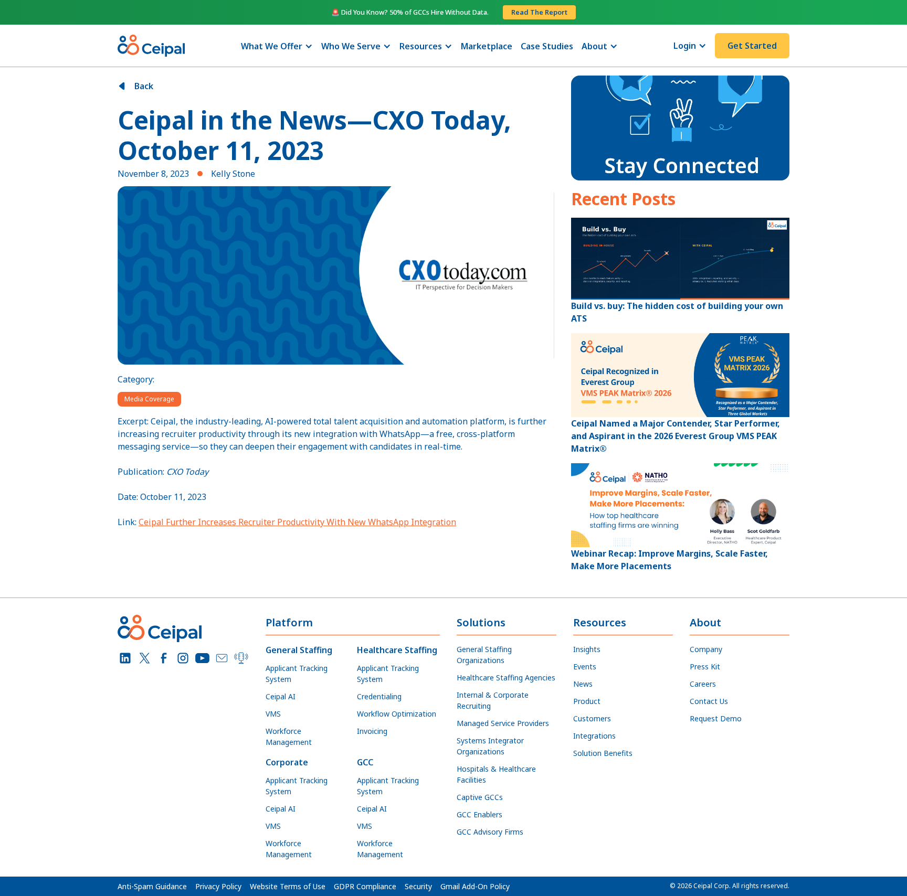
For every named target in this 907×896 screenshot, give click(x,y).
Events (584, 666)
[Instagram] (183, 658)
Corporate (287, 762)
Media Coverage (149, 398)
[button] (277, 46)
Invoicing (372, 731)
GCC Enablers (479, 814)
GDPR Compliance (365, 886)
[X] (144, 658)
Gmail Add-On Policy (475, 886)
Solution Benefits (602, 753)
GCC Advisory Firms (490, 832)
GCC (365, 762)
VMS (273, 714)
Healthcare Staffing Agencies (506, 677)
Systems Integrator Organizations (490, 745)
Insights (586, 649)
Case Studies (547, 46)
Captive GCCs (480, 797)
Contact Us (709, 701)
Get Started (752, 45)
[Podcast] (241, 658)
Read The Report (539, 12)
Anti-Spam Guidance (152, 886)
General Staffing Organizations (484, 654)
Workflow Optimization (396, 714)
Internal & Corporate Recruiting (493, 700)
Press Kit (705, 666)
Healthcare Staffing (397, 650)
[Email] (221, 658)
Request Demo (716, 718)
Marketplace (486, 46)
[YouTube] (202, 658)
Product (586, 701)
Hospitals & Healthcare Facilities (496, 774)
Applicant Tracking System (297, 673)
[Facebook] (164, 658)
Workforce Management (289, 736)
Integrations (594, 736)
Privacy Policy (218, 886)
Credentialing (379, 696)
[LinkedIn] (125, 658)
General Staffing (299, 650)
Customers (592, 718)
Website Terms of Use (287, 886)
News (583, 684)
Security (418, 886)
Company (706, 649)
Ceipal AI (281, 696)
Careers (703, 684)
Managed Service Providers (503, 723)
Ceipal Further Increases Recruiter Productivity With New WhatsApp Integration (297, 522)
